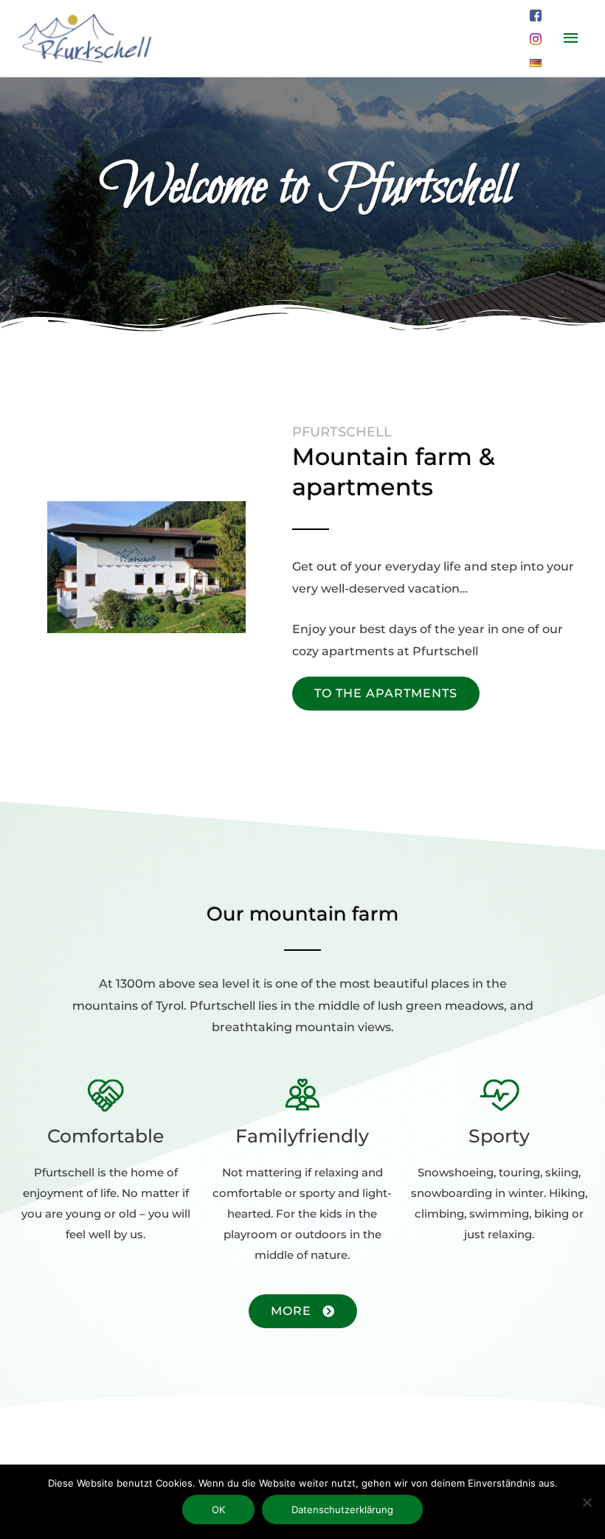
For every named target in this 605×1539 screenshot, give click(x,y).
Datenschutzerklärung (342, 1509)
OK (218, 1509)
